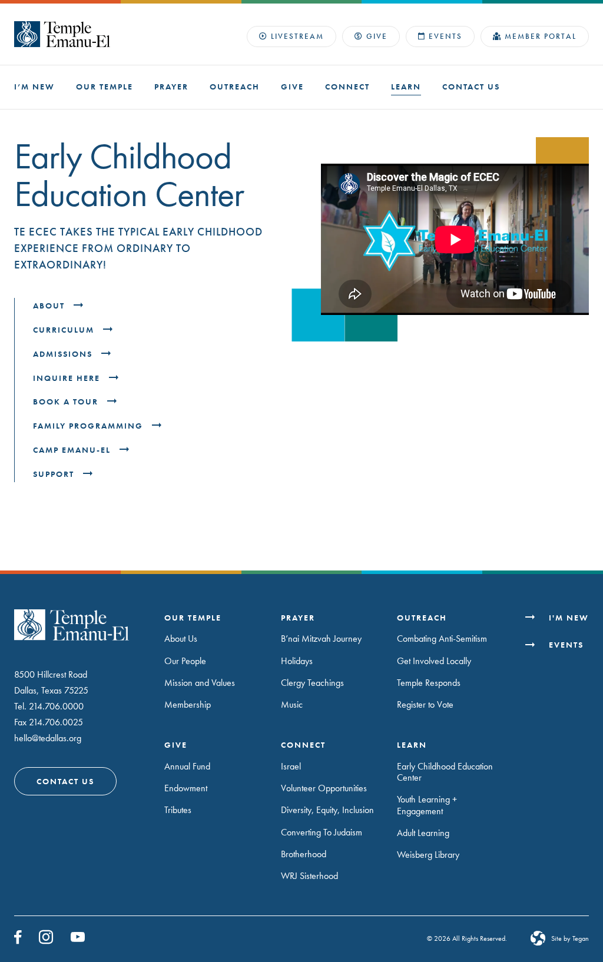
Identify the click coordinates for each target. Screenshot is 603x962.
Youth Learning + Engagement (427, 805)
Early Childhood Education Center (445, 772)
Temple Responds (428, 682)
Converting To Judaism (321, 832)
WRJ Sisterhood (309, 876)
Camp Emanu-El (73, 450)
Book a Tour (67, 402)
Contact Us (471, 87)
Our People (185, 661)
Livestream (297, 36)
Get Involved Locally (434, 661)
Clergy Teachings (312, 682)
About (50, 306)
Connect (347, 87)
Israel (291, 766)
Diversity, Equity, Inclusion (327, 810)
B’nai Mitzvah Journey (321, 638)
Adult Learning (423, 833)
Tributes (177, 810)
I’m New (34, 87)
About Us (180, 638)
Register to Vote (425, 704)
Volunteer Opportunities (324, 788)
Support (55, 474)
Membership (187, 704)
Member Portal (541, 36)
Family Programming (89, 426)
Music (292, 704)
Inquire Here (68, 378)
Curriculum (65, 330)
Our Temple (104, 87)
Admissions (64, 354)
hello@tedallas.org (47, 738)
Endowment (185, 788)
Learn (406, 87)
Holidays (297, 661)
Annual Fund (187, 766)
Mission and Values (199, 682)
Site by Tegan (570, 938)
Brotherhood (303, 854)
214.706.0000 (56, 706)
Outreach (235, 87)
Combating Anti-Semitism (442, 638)
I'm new (569, 618)
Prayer (171, 87)
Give (376, 36)
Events (445, 36)
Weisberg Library (428, 854)
